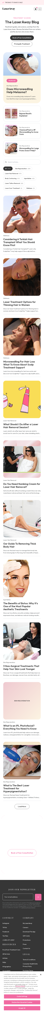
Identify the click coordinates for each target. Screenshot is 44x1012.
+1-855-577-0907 (8, 940)
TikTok (5, 927)
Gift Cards (26, 936)
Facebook (6, 932)
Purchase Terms (28, 970)
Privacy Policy (20, 986)
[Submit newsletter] (38, 897)
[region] (22, 991)
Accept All (22, 1008)
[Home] (8, 9)
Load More (22, 806)
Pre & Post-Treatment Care (11, 950)
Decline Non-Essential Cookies (22, 1002)
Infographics (7, 966)
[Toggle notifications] (35, 9)
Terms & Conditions (29, 960)
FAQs (4, 962)
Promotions (26, 940)
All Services (6, 954)
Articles (5, 958)
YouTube (5, 936)
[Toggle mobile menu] (40, 9)
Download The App (29, 932)
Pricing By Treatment (22, 44)
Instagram (6, 923)
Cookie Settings (22, 996)
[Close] (40, 974)
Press (25, 944)
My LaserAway (27, 923)
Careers (25, 927)
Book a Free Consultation (22, 38)
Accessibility (6, 971)
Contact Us (26, 948)
